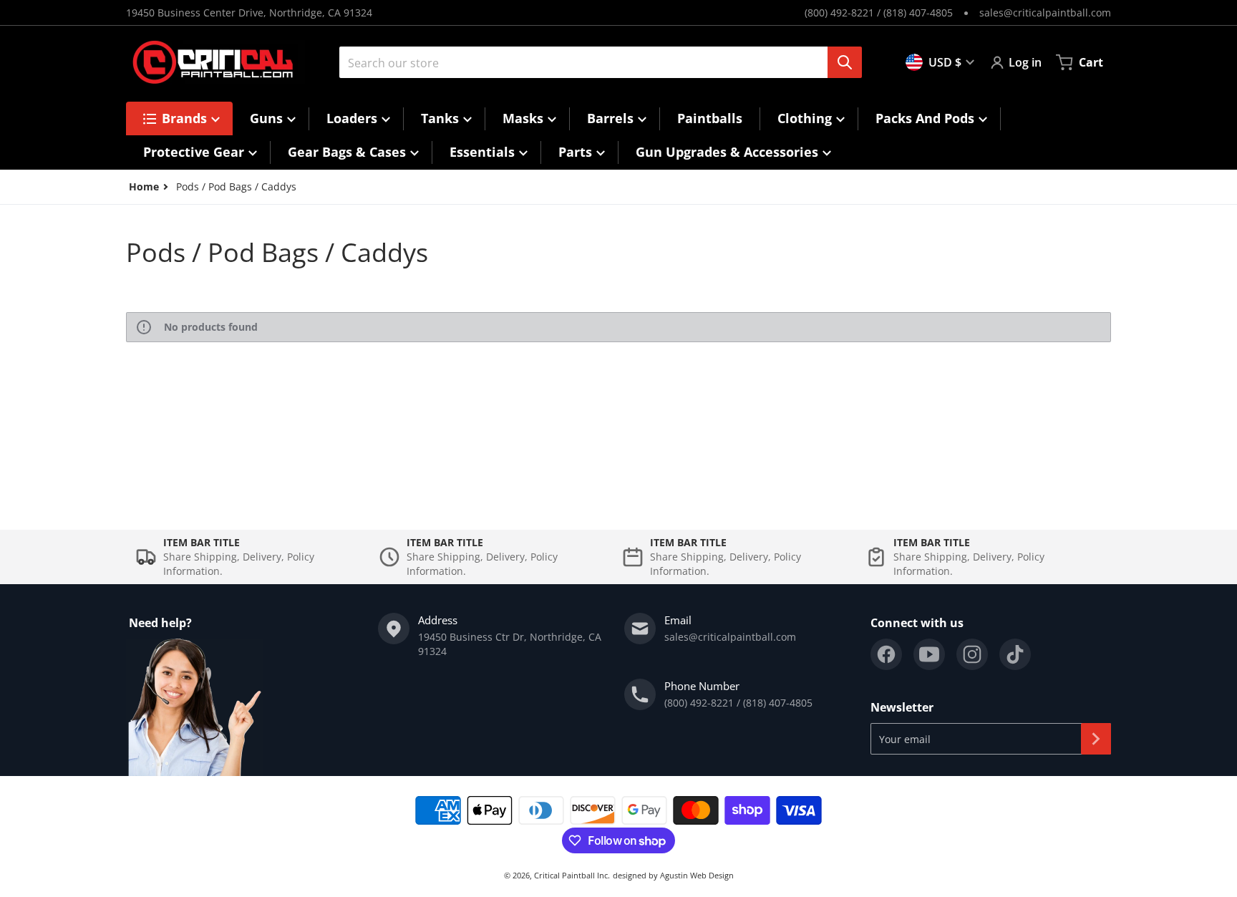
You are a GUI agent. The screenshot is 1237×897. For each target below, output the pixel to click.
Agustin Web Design (697, 875)
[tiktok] (1015, 654)
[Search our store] (845, 62)
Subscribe (1096, 739)
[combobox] (594, 62)
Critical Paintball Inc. (572, 875)
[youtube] (929, 654)
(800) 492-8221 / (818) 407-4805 (879, 12)
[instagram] (972, 654)
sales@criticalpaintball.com (1045, 12)
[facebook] (886, 654)
